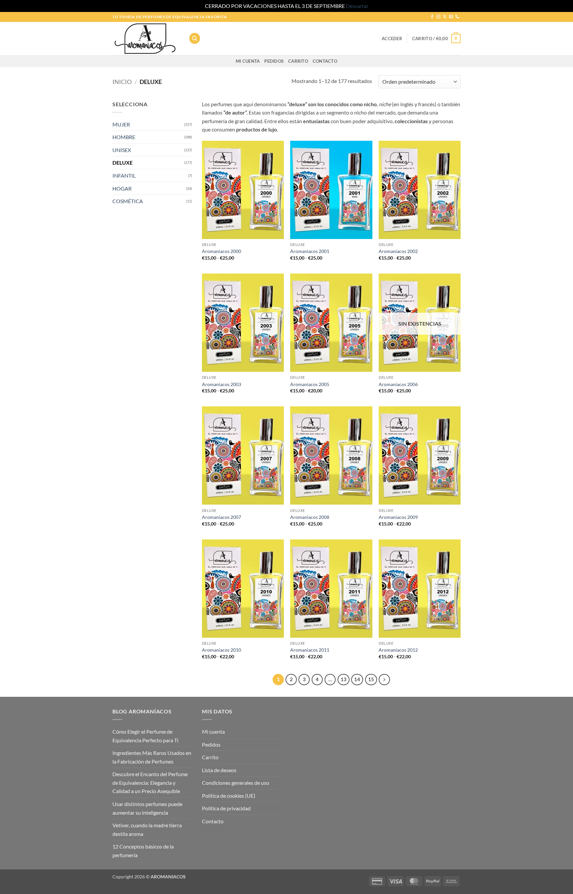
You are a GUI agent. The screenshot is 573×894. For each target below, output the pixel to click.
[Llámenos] (457, 17)
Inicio (122, 81)
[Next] (384, 679)
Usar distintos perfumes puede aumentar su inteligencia (147, 808)
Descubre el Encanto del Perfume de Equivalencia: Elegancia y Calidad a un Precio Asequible (150, 782)
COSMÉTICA (127, 201)
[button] (392, 38)
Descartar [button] (357, 6)
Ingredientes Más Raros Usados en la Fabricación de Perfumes (151, 757)
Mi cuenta (248, 61)
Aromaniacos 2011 (309, 650)
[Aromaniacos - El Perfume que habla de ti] (145, 38)
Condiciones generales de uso (235, 782)
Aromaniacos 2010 (221, 650)
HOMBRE (123, 137)
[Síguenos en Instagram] (438, 17)
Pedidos (274, 61)
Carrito (298, 61)
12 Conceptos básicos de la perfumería (143, 850)
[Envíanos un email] (451, 17)
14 (357, 679)
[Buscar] (194, 38)
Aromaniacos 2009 (398, 517)
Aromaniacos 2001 (309, 251)
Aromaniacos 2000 (221, 251)
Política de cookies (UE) (228, 795)
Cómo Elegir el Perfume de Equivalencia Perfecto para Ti (145, 735)
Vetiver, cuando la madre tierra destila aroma (147, 829)
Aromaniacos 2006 (398, 384)
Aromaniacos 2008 (309, 517)
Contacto (325, 61)
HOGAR (122, 188)
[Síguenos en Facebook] (432, 17)
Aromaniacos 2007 (221, 517)
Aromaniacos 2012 (398, 650)
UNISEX (121, 150)
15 (371, 679)
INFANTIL (124, 175)
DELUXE (122, 162)
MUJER (121, 124)
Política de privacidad (226, 808)
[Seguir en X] (445, 17)
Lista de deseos (219, 770)
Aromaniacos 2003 (221, 384)
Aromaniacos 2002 (398, 251)
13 (344, 679)
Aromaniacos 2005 (309, 384)
